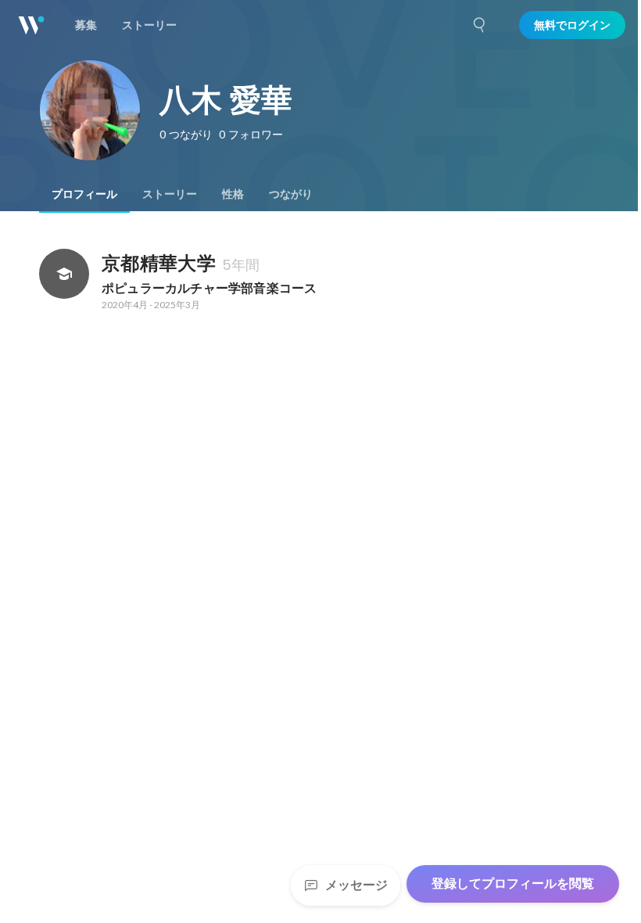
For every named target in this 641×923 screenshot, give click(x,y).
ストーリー (169, 194)
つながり (291, 194)
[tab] (84, 194)
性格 (233, 194)
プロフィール (84, 194)
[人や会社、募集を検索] (480, 25)
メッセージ (356, 885)
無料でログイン (572, 25)
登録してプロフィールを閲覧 (513, 883)
